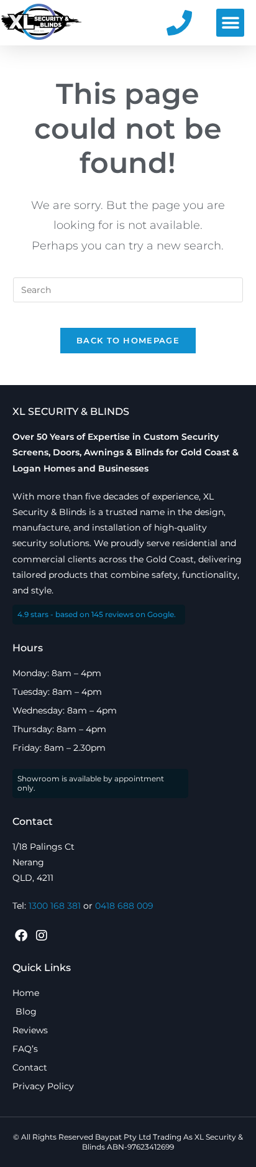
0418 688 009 (124, 905)
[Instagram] (41, 935)
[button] (230, 23)
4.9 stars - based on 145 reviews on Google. (96, 614)
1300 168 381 (55, 905)
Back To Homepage (128, 340)
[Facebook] (21, 935)
